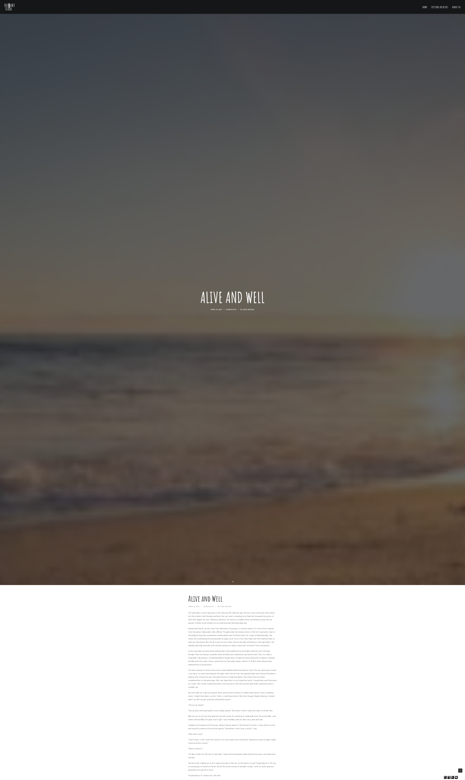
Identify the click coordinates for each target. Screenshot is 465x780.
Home (424, 7)
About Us (456, 7)
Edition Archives (439, 7)
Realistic (232, 309)
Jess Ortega (248, 309)
